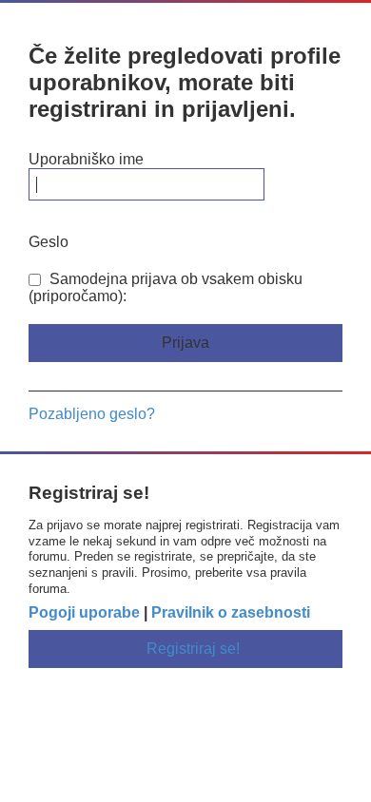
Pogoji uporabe (84, 612)
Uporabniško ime (86, 159)
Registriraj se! (193, 648)
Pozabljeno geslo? (92, 414)
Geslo (48, 242)
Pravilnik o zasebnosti (230, 612)
